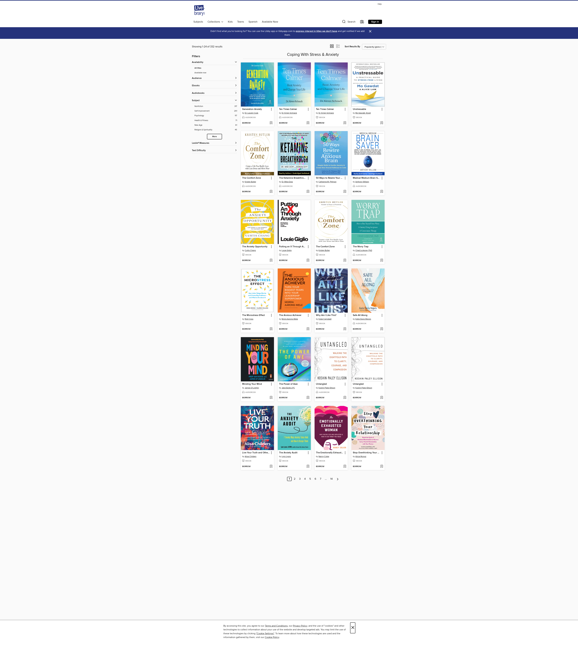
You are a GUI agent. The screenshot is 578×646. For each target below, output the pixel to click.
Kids (230, 21)
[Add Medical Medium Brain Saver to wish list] (382, 192)
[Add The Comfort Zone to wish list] (271, 192)
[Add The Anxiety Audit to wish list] (308, 467)
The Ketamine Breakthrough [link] (293, 178)
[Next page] (338, 479)
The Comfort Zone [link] (251, 178)
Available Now (270, 21)
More (214, 136)
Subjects (198, 21)
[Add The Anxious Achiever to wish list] (308, 329)
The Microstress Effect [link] (253, 315)
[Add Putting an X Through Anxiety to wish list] (308, 260)
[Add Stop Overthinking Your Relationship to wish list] (382, 467)
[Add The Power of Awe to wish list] (308, 398)
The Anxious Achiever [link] (290, 315)
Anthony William (362, 182)
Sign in (375, 21)
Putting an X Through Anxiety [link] (293, 246)
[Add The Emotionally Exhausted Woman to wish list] (345, 467)
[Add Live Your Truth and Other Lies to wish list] (271, 467)
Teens (240, 21)
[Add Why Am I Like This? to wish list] (345, 329)
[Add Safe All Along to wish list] (382, 329)
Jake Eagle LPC (288, 388)
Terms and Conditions (276, 625)
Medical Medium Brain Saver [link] (366, 178)
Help (380, 4)
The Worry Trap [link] (360, 246)
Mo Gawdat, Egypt (363, 113)
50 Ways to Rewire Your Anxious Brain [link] (329, 178)
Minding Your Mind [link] (252, 384)
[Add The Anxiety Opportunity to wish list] (271, 260)
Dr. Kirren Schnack (289, 113)
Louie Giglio (287, 250)
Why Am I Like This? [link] (326, 315)
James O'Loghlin (252, 388)
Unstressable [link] (359, 109)
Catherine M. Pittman (327, 182)
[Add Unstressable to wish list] (382, 123)
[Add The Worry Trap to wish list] (382, 260)
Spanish (253, 21)
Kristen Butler (250, 182)
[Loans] (362, 22)
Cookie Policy (272, 637)
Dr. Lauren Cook (251, 113)
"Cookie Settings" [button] (265, 633)
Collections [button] (214, 21)
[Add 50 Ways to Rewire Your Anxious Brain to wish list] (345, 192)
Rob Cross (249, 319)
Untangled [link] (321, 384)
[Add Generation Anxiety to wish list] (271, 123)
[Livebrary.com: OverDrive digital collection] (199, 10)
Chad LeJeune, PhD (363, 250)
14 (331, 479)
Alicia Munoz (360, 456)
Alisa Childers (250, 456)
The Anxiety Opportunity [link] (254, 246)
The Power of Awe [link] (288, 384)
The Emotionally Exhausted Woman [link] (329, 452)
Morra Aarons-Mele (290, 319)
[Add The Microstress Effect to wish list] (271, 329)
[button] (348, 22)
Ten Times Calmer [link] (288, 109)
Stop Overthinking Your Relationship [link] (366, 452)
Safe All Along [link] (360, 315)
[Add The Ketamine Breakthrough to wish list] (308, 192)
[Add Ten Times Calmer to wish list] (308, 123)
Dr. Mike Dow (287, 182)
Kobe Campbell (325, 319)
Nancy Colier (324, 456)
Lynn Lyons (286, 456)
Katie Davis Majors (363, 319)
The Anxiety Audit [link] (288, 452)
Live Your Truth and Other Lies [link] (256, 452)
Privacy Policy (300, 625)
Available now (200, 72)
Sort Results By (352, 46)
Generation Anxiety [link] (252, 109)
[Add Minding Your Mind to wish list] (271, 398)
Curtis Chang (250, 250)
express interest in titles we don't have (316, 31)
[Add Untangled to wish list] (345, 398)
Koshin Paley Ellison (327, 388)
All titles (197, 68)
